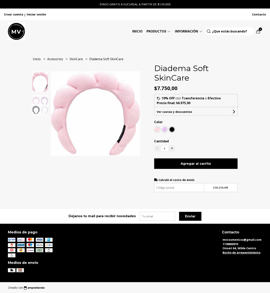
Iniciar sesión (36, 14)
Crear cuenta (13, 14)
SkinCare (77, 59)
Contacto (259, 14)
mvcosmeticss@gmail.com (242, 240)
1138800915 (230, 244)
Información (187, 31)
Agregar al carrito (196, 164)
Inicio (137, 31)
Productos (156, 31)
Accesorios (55, 59)
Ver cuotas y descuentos (174, 112)
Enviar (190, 216)
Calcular (220, 187)
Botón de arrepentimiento (242, 252)
